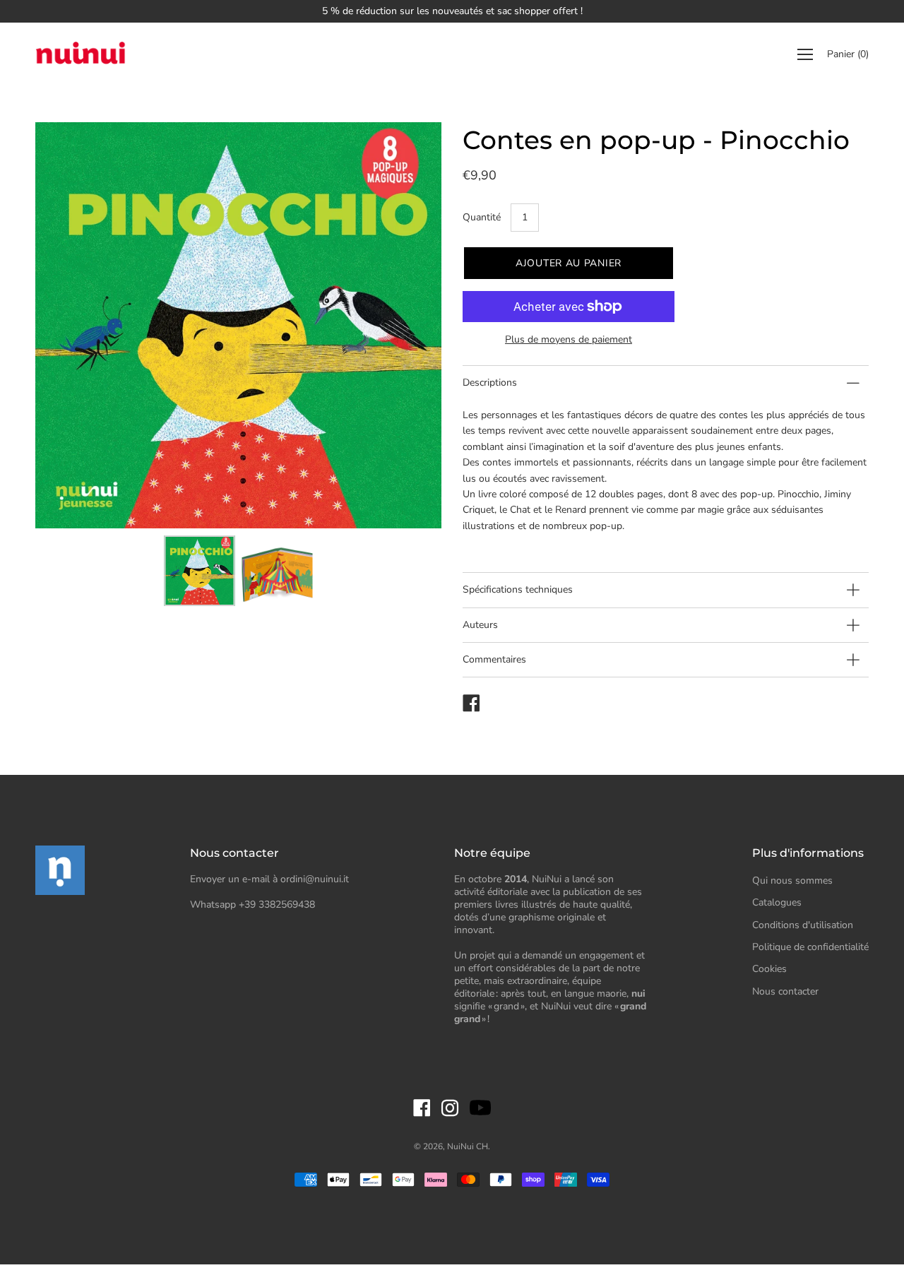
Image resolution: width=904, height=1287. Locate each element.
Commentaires (494, 659)
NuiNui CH (467, 1146)
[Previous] (70, 326)
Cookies (769, 968)
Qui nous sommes (792, 880)
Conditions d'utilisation (802, 925)
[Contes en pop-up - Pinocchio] (200, 570)
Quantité (482, 217)
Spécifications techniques (518, 589)
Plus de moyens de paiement (568, 339)
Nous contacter (785, 991)
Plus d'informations (808, 853)
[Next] (406, 326)
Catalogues (777, 902)
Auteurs (480, 624)
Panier (848, 54)
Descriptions (490, 382)
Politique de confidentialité (810, 947)
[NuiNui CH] (81, 54)
